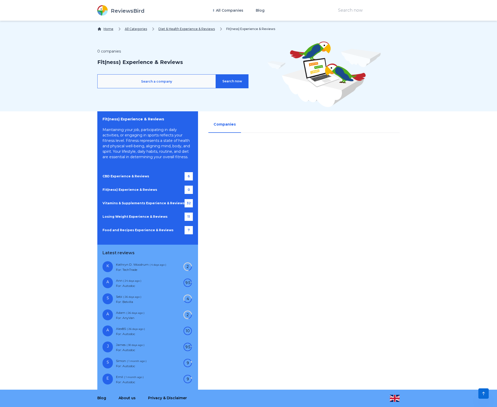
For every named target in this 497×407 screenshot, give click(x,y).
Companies (225, 124)
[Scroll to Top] (483, 393)
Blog (260, 10)
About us (127, 398)
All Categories (136, 29)
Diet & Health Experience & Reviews (186, 29)
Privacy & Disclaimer (167, 398)
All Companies (229, 10)
